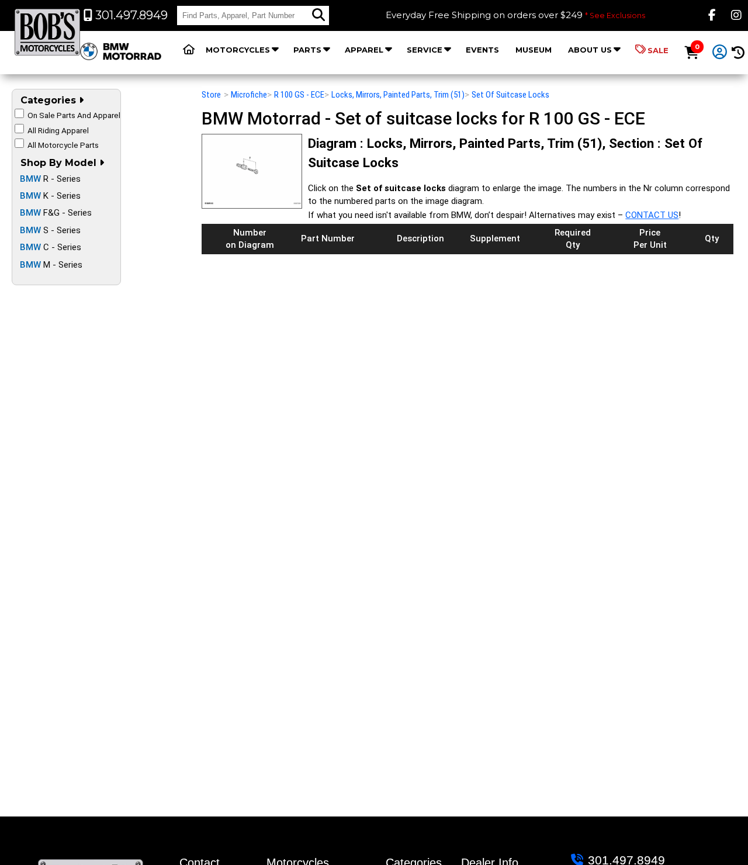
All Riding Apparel (58, 130)
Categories (49, 100)
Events (482, 49)
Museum (533, 49)
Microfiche (249, 94)
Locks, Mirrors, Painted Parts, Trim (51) (398, 94)
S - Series (50, 230)
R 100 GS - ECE (299, 94)
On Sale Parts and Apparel (73, 115)
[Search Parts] (318, 15)
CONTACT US (651, 215)
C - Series (50, 247)
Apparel (364, 49)
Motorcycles (238, 49)
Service (424, 49)
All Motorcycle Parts (63, 145)
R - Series (50, 179)
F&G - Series (56, 212)
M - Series (51, 265)
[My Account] (720, 52)
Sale (658, 50)
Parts (307, 49)
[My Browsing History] (737, 53)
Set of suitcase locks (510, 94)
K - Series (50, 196)
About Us (590, 49)
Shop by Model (59, 162)
